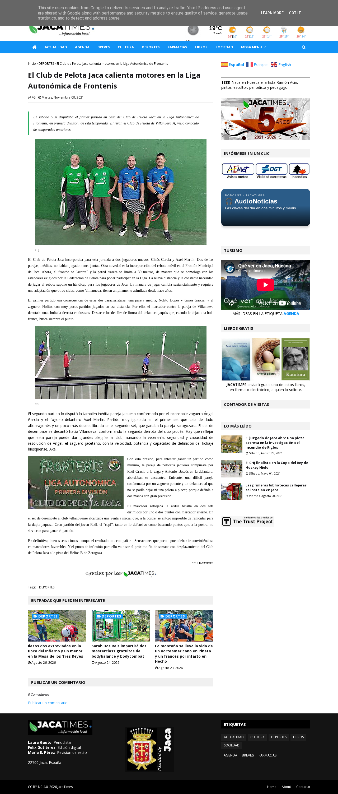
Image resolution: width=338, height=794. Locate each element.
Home (271, 786)
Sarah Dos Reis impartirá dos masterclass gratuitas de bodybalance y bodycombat (119, 651)
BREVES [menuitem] (103, 47)
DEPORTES (46, 63)
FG (34, 97)
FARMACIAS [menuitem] (177, 47)
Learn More (272, 13)
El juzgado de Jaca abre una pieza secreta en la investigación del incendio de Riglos (275, 442)
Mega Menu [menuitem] (251, 47)
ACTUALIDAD (234, 737)
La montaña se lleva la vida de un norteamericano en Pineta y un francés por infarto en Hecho (184, 653)
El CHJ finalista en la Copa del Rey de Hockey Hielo (277, 465)
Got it (295, 13)
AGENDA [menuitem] (82, 47)
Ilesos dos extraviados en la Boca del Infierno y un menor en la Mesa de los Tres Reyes (55, 651)
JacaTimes (65, 786)
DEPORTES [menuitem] (151, 47)
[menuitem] (34, 47)
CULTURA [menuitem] (126, 47)
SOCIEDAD (232, 745)
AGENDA (291, 313)
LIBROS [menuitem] (201, 47)
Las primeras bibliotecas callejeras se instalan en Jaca (276, 487)
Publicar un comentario (48, 702)
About (286, 786)
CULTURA (257, 737)
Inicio (32, 63)
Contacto (303, 786)
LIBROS (298, 737)
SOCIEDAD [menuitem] (224, 47)
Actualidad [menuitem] (56, 47)
